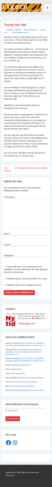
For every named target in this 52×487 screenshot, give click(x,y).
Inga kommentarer (20, 33)
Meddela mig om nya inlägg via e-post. (24, 285)
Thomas (8, 382)
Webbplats (8, 255)
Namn (6, 234)
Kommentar (9, 197)
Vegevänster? (26, 365)
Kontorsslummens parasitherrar (32, 378)
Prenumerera (13, 419)
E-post (7, 245)
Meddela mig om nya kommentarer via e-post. (27, 279)
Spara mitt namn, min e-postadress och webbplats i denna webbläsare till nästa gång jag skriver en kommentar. (25, 269)
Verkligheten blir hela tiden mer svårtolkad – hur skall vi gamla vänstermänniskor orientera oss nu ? (23, 352)
